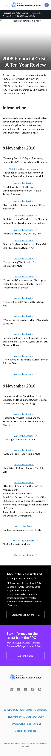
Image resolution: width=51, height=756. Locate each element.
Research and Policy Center (15, 12)
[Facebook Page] (18, 689)
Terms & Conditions (20, 723)
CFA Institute (11, 709)
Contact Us (26, 709)
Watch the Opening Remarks (23, 168)
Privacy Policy (14, 716)
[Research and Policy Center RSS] (39, 689)
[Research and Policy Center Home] (26, 5)
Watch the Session (24, 183)
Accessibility (40, 709)
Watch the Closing (24, 554)
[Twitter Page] (25, 689)
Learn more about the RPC (25, 614)
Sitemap (37, 723)
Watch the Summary (24, 540)
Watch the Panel (24, 526)
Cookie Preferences (25, 730)
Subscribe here (25, 655)
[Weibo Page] (32, 689)
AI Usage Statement (33, 716)
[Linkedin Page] (11, 689)
